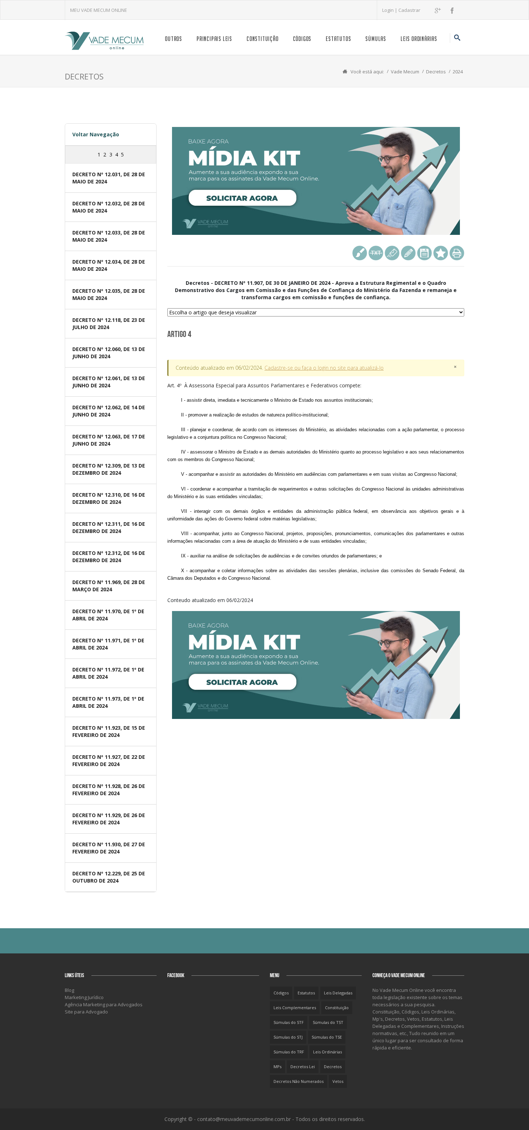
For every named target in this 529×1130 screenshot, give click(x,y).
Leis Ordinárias (419, 38)
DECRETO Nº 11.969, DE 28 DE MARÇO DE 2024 (108, 586)
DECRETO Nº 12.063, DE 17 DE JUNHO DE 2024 (108, 440)
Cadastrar (409, 10)
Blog (69, 990)
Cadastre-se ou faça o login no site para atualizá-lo (324, 367)
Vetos (338, 1081)
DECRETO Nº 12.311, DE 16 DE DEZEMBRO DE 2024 (108, 527)
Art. (315, 481)
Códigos (302, 38)
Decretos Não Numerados (298, 1081)
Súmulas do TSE (327, 1037)
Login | (390, 10)
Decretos (436, 71)
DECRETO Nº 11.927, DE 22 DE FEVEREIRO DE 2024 (108, 760)
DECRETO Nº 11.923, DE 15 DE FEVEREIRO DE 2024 (108, 731)
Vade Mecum (405, 71)
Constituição (263, 38)
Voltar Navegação (95, 134)
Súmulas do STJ (288, 1037)
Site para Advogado (86, 1011)
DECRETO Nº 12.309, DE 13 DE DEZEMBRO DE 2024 (108, 469)
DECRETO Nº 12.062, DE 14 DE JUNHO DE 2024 (108, 411)
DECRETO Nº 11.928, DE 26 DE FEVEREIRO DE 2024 (108, 790)
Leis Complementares (294, 1007)
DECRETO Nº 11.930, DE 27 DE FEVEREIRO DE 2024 (108, 848)
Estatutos (338, 38)
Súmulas (375, 38)
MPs (277, 1066)
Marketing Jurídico (84, 997)
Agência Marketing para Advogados (104, 1004)
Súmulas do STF (288, 1022)
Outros (173, 38)
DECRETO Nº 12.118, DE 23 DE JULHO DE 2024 (108, 323)
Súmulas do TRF (288, 1051)
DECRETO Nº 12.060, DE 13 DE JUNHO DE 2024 (108, 353)
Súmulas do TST (328, 1022)
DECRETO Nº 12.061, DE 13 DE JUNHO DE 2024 (108, 382)
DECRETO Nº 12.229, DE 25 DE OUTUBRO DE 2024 (108, 877)
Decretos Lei (302, 1066)
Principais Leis (214, 38)
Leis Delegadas (338, 992)
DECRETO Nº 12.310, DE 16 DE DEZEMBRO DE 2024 (108, 498)
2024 (458, 71)
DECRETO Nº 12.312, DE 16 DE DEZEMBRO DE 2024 (108, 557)
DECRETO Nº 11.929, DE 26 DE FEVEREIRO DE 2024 (108, 819)
